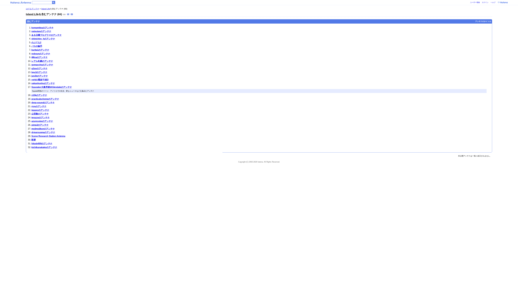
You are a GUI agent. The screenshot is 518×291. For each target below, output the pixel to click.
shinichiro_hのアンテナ (43, 39)
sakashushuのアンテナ (43, 83)
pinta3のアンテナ (40, 125)
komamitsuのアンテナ (42, 28)
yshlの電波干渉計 (40, 80)
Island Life (45, 9)
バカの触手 (36, 46)
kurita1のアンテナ (40, 50)
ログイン (485, 2)
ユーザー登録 (475, 2)
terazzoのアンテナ (40, 117)
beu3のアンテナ (39, 72)
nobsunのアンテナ (40, 54)
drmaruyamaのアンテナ (43, 132)
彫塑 (33, 140)
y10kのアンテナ (39, 95)
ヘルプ (493, 2)
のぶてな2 (36, 42)
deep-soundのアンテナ (43, 102)
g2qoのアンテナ (39, 68)
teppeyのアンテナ (40, 110)
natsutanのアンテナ (41, 31)
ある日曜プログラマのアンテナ (46, 35)
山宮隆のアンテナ (40, 114)
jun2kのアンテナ (39, 76)
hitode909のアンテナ (41, 143)
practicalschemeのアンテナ (45, 99)
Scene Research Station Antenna (48, 136)
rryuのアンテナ (38, 106)
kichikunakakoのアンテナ (44, 147)
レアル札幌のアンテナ (42, 61)
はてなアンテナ (32, 9)
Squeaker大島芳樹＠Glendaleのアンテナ (51, 87)
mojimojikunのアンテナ (43, 129)
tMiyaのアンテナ (39, 57)
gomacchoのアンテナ (42, 65)
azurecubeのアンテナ (42, 121)
